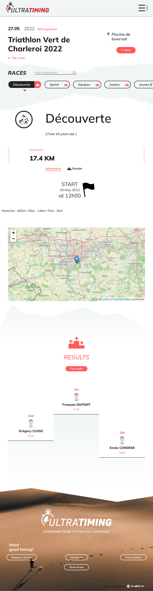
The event (18, 58)
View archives (133, 557)
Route (127, 50)
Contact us (77, 557)
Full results (76, 368)
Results (77, 168)
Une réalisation (114, 586)
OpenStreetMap (122, 299)
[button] (76, 260)
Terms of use (76, 567)
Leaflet (105, 299)
